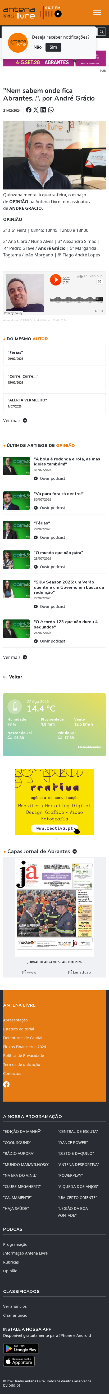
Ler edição (81, 972)
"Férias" (15, 355)
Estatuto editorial (18, 1028)
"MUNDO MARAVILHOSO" (26, 1164)
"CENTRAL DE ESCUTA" (78, 1131)
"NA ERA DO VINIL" (20, 1175)
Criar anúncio (15, 1315)
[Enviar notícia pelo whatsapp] (50, 110)
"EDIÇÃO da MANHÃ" (22, 1131)
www (31, 972)
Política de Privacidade (23, 1055)
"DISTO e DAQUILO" (76, 1153)
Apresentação (15, 1019)
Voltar (15, 677)
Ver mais (12, 420)
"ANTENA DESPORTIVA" (78, 1164)
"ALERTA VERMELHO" (27, 402)
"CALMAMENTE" (17, 1197)
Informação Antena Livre (25, 1253)
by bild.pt (11, 1385)
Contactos (12, 1073)
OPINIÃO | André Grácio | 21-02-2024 (43, 320)
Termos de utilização (21, 1064)
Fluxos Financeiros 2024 (24, 1046)
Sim (53, 47)
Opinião (10, 1270)
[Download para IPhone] (54, 1361)
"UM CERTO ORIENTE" (77, 1197)
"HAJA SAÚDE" (16, 1208)
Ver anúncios (15, 1306)
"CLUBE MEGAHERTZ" (22, 1186)
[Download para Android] (51, 1348)
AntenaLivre (10, 320)
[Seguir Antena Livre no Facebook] (6, 1085)
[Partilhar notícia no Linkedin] (43, 110)
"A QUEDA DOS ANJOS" (78, 1186)
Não (38, 47)
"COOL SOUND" (17, 1142)
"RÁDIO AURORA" (18, 1153)
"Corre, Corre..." (23, 379)
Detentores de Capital (22, 1037)
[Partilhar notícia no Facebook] (29, 110)
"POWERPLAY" (70, 1175)
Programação (15, 1244)
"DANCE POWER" (73, 1142)
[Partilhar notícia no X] (36, 110)
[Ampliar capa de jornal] (54, 907)
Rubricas (11, 1262)
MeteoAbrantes (90, 747)
